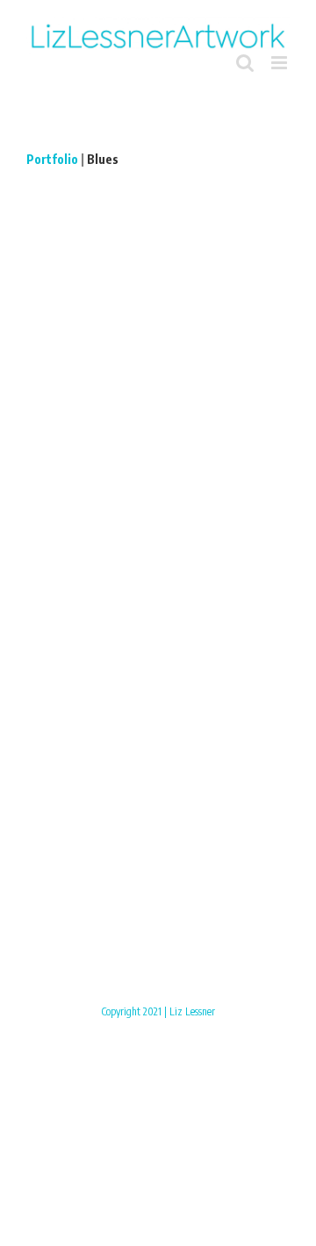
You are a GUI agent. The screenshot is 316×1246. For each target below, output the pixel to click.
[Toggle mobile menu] (280, 62)
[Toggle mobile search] (245, 62)
